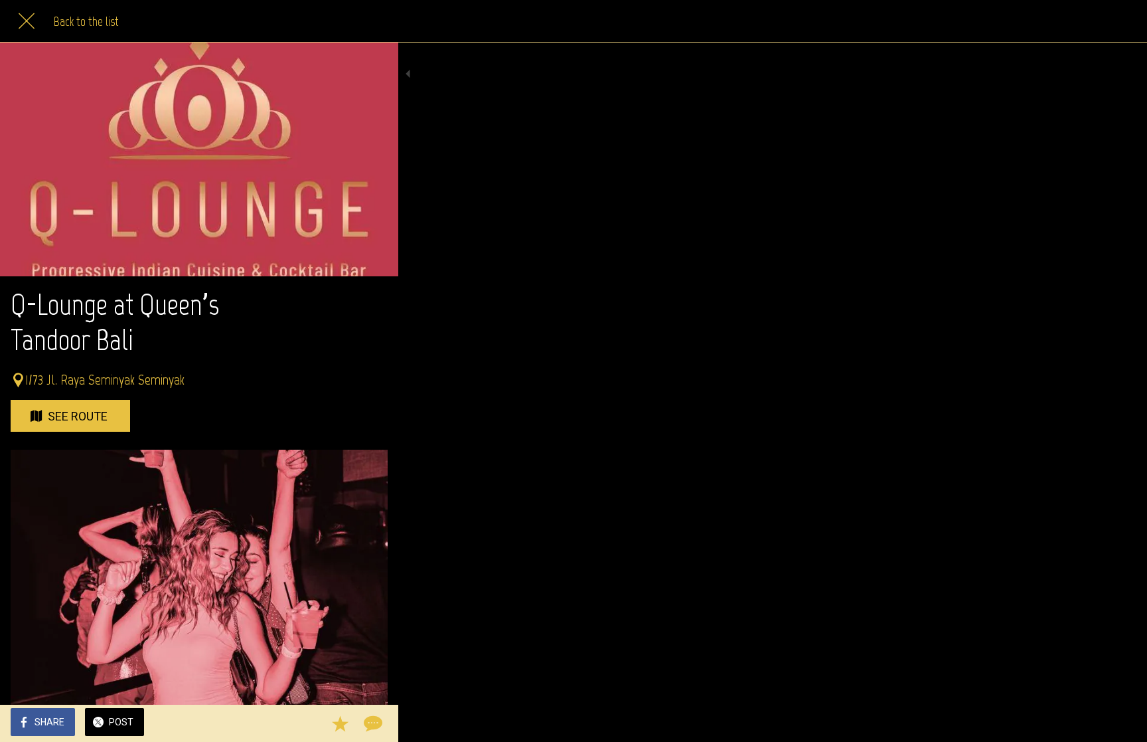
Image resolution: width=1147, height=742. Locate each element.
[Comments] (372, 723)
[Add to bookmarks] (340, 723)
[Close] (27, 21)
